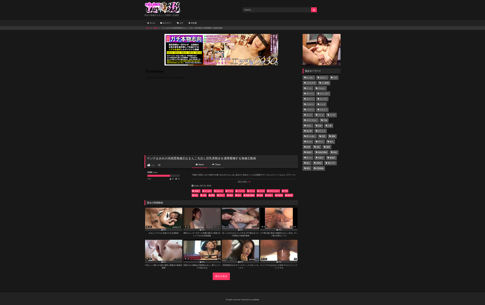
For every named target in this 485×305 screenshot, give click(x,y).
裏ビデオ (331, 163)
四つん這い (310, 136)
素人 (308, 163)
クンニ (309, 88)
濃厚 (328, 147)
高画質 (289, 195)
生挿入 (320, 158)
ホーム (152, 23)
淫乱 (318, 147)
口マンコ (321, 131)
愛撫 (212, 195)
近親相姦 (319, 168)
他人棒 (309, 131)
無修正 (155, 28)
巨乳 (323, 136)
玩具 (260, 195)
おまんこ (219, 191)
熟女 (335, 152)
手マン (221, 195)
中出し (309, 126)
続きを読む (243, 182)
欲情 (308, 147)
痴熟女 (332, 158)
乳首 (196, 195)
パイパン (241, 191)
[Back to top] (477, 297)
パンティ (309, 110)
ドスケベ (309, 104)
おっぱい (208, 191)
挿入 (239, 195)
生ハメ (309, 158)
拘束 (231, 195)
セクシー (309, 99)
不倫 (325, 120)
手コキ (309, 142)
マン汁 (261, 191)
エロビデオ (310, 83)
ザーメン (309, 94)
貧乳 (308, 168)
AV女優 (194, 23)
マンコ (251, 191)
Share (218, 164)
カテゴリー (167, 23)
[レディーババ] (163, 8)
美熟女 (279, 195)
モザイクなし (274, 191)
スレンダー (324, 94)
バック (322, 104)
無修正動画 (250, 195)
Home (148, 28)
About (201, 164)
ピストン (323, 110)
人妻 (204, 195)
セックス (323, 99)
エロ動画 (325, 83)
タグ (181, 23)
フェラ (309, 115)
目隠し (270, 195)
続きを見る (221, 276)
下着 (286, 191)
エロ (335, 78)
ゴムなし (321, 88)
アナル (230, 191)
